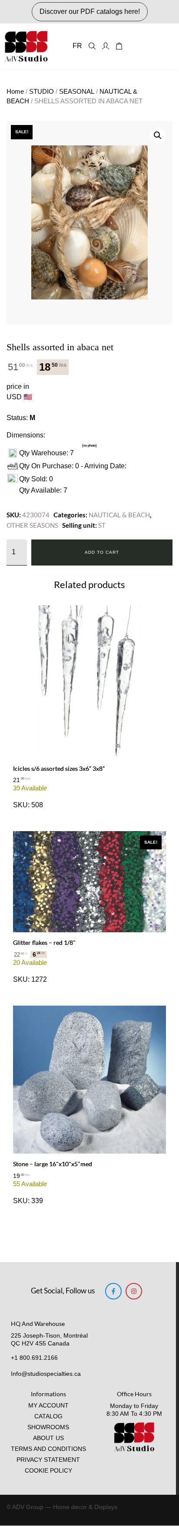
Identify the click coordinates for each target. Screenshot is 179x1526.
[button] (158, 135)
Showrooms (48, 1427)
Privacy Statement (48, 1460)
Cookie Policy (48, 1470)
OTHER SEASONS (32, 525)
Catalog (48, 1416)
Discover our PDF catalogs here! (90, 11)
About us (48, 1438)
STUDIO (41, 91)
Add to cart (102, 552)
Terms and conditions (48, 1449)
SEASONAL (76, 91)
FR (77, 45)
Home (15, 91)
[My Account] (105, 46)
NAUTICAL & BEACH (119, 515)
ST (102, 525)
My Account (48, 1405)
